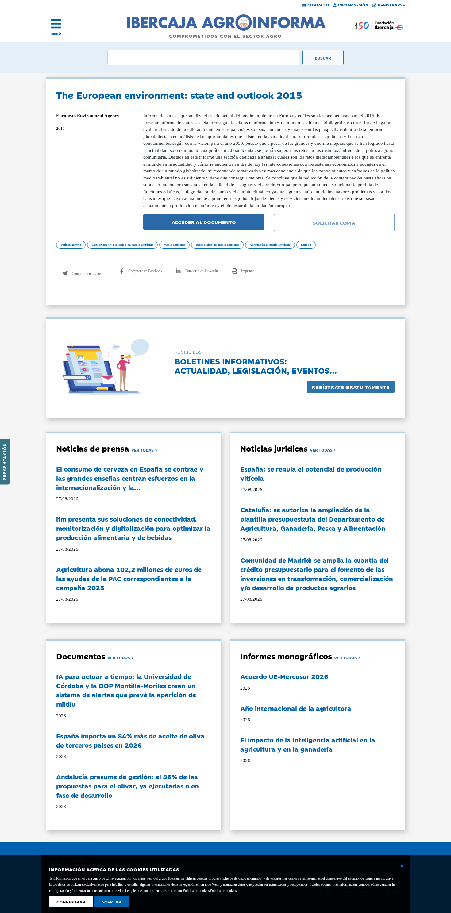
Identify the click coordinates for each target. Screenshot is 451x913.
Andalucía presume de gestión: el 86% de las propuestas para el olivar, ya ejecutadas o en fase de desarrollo (127, 785)
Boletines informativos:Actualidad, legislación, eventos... (256, 365)
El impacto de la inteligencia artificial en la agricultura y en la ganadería (307, 744)
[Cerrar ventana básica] (401, 866)
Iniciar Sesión (353, 4)
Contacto (318, 4)
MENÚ (56, 33)
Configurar (71, 901)
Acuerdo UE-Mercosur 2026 (284, 676)
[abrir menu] (56, 23)
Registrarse (391, 4)
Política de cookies (223, 890)
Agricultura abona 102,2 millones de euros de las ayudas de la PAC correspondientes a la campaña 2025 (129, 578)
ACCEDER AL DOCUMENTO (204, 221)
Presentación (4, 461)
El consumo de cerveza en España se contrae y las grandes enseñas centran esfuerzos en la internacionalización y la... (129, 478)
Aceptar (111, 901)
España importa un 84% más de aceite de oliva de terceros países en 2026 (130, 740)
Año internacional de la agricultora (295, 708)
